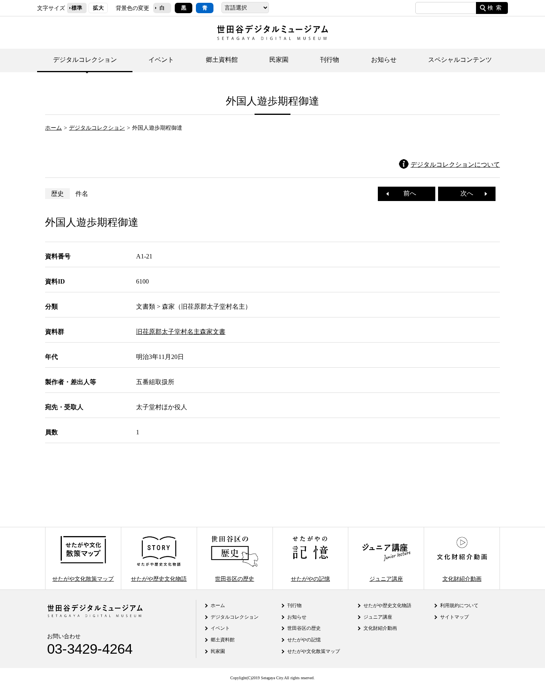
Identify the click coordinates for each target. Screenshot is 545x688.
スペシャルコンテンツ (460, 59)
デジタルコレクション (85, 59)
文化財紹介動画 (462, 578)
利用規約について (459, 605)
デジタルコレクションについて (455, 164)
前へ (406, 193)
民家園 (278, 59)
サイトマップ (454, 617)
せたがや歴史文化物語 (159, 578)
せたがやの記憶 (310, 578)
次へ (470, 193)
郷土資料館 (222, 59)
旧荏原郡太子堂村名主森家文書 (180, 331)
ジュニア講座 (386, 578)
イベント (161, 59)
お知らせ (384, 59)
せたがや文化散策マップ (83, 578)
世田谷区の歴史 (234, 578)
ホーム (53, 127)
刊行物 (329, 59)
